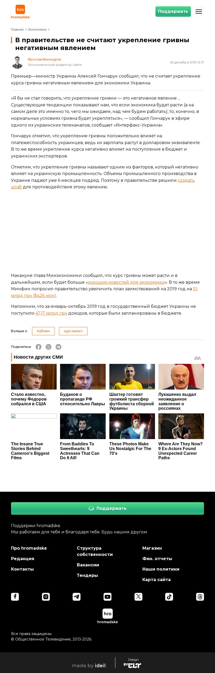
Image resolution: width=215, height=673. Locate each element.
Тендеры (87, 575)
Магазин (152, 548)
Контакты (22, 569)
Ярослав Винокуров (44, 59)
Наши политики (160, 569)
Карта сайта (156, 579)
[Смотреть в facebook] (15, 597)
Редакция (22, 558)
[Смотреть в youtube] (107, 597)
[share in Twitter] (48, 347)
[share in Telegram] (58, 347)
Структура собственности (95, 551)
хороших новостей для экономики (126, 282)
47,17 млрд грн (51, 313)
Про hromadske (29, 548)
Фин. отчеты (157, 558)
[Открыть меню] (199, 11)
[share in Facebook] (38, 347)
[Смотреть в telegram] (76, 597)
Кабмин (43, 331)
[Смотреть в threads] (200, 597)
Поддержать (173, 11)
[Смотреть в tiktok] (169, 597)
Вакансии (88, 564)
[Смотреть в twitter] (138, 597)
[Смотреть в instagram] (46, 597)
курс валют (73, 331)
